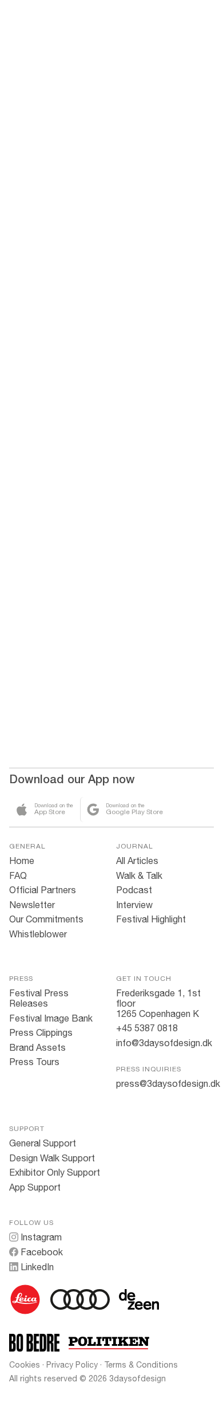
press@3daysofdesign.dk (168, 1083)
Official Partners (42, 890)
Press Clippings (41, 1032)
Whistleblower (38, 934)
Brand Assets (37, 1047)
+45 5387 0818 (147, 1028)
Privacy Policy (72, 1364)
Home (21, 860)
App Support (35, 1187)
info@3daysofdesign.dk (164, 1043)
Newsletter (32, 905)
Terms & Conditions (141, 1364)
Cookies (24, 1364)
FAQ (18, 875)
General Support (42, 1143)
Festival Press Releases (39, 998)
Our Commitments (46, 919)
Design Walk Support (52, 1158)
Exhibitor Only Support (54, 1172)
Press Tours (34, 1061)
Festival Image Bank (51, 1018)
